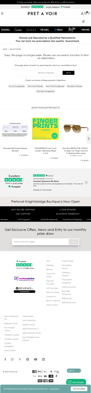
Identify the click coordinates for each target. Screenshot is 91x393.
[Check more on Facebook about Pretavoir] (5, 359)
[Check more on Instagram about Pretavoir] (12, 359)
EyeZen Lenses (29, 324)
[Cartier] (18, 29)
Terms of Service (53, 301)
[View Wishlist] (88, 13)
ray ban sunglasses (45, 91)
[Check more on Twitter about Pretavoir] (19, 359)
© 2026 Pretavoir (10, 371)
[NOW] (83, 21)
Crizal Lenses (28, 316)
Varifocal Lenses (69, 287)
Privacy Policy (52, 305)
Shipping (50, 265)
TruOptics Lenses (12, 339)
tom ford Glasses (35, 86)
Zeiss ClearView (29, 320)
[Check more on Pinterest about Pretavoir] (27, 359)
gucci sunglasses (17, 86)
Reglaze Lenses (11, 323)
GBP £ (71, 370)
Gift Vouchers (52, 288)
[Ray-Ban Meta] (58, 30)
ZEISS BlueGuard (68, 302)
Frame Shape (67, 261)
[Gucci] (31, 30)
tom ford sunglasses (55, 86)
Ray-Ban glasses (74, 86)
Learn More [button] (54, 389)
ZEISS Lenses (67, 298)
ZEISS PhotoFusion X (31, 329)
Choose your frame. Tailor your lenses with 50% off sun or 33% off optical (45, 2)
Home (5, 49)
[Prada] (44, 30)
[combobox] (45, 21)
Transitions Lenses (12, 335)
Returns (49, 269)
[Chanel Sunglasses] (5, 30)
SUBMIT (74, 242)
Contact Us (51, 296)
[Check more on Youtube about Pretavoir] (35, 359)
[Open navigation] (2, 13)
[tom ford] (85, 29)
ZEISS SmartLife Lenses (32, 333)
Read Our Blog (52, 292)
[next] (88, 139)
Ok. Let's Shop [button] (79, 389)
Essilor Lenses (10, 350)
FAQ (48, 261)
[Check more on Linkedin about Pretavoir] (43, 359)
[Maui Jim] (72, 29)
